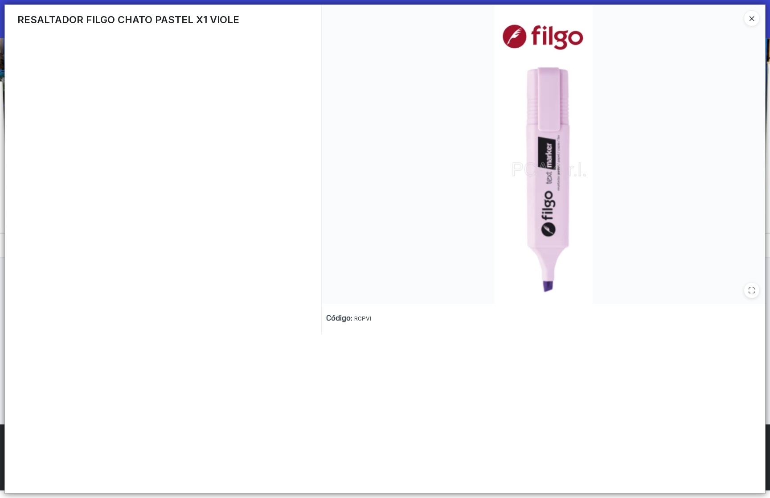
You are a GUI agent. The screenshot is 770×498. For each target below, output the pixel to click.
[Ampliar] (752, 290)
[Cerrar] (752, 18)
